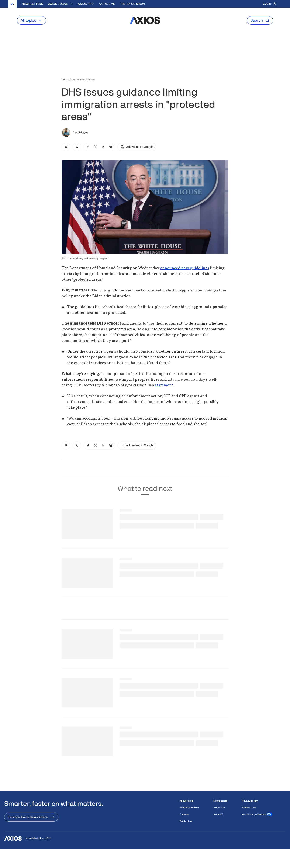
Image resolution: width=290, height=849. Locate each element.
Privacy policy (250, 801)
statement (164, 385)
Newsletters (32, 4)
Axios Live (107, 4)
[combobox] (61, 4)
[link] (65, 147)
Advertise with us (189, 807)
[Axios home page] (12, 4)
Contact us (186, 821)
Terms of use (249, 807)
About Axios (186, 801)
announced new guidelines (184, 268)
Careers (184, 814)
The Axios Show (132, 4)
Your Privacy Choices (254, 814)
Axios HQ (218, 814)
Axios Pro (86, 4)
